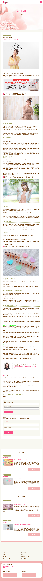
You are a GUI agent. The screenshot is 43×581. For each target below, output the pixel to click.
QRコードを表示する (29, 575)
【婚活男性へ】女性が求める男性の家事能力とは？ (23, 524)
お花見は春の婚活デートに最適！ (20, 504)
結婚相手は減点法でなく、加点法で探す (21, 478)
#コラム (4, 37)
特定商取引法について (25, 556)
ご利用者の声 (24, 552)
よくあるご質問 (24, 558)
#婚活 (7, 37)
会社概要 (4, 554)
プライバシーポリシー (25, 559)
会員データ (4, 552)
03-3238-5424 (9, 567)
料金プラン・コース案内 (6, 558)
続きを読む (29, 466)
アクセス (4, 559)
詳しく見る (34, 469)
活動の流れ (4, 556)
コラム (23, 554)
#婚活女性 (10, 37)
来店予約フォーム (10, 575)
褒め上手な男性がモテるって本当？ (20, 459)
